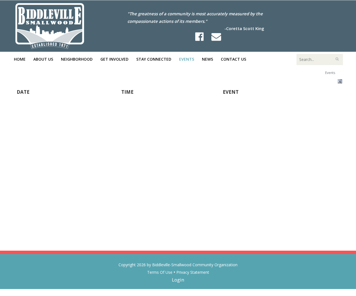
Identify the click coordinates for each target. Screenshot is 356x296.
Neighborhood (77, 59)
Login (178, 280)
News (207, 59)
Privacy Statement (192, 272)
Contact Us (233, 59)
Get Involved (114, 59)
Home (20, 59)
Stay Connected (153, 59)
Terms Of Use (159, 272)
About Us (43, 59)
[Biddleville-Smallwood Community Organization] (50, 25)
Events (186, 59)
